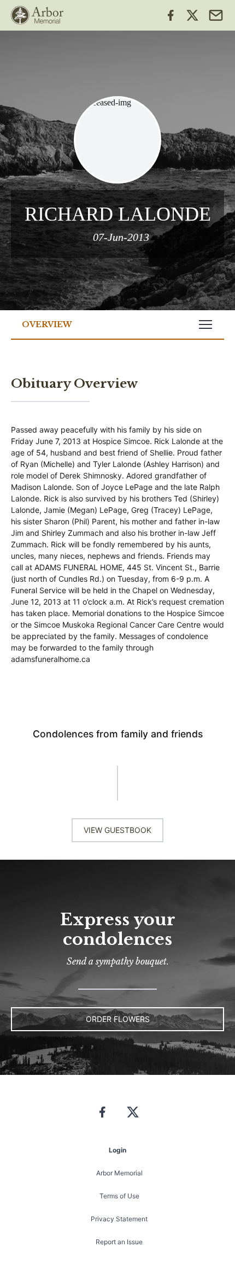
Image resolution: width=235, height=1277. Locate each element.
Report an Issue (119, 1242)
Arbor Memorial (119, 1173)
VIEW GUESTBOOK (117, 830)
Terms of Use (119, 1196)
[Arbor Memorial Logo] (37, 15)
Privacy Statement (119, 1219)
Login (117, 1150)
